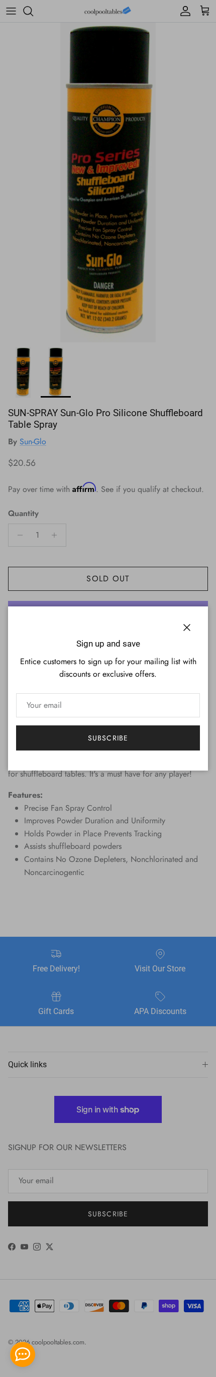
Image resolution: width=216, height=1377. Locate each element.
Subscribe (108, 738)
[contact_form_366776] (22, 1354)
